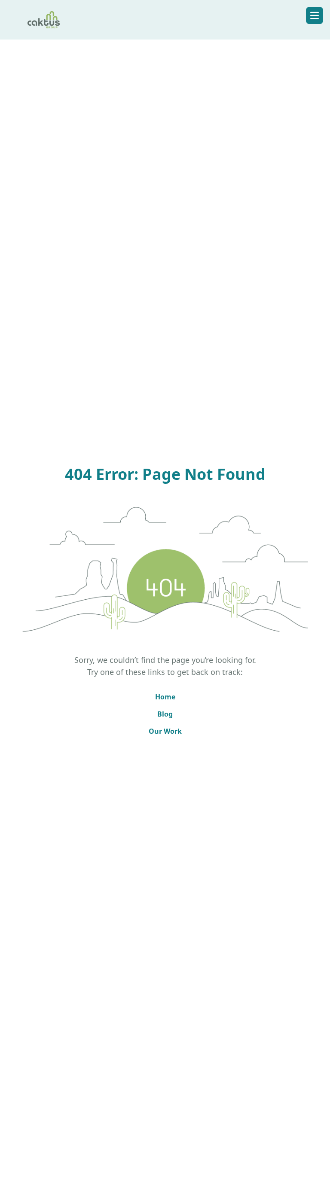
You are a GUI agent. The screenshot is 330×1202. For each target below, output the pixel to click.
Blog (165, 714)
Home (165, 697)
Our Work (165, 731)
